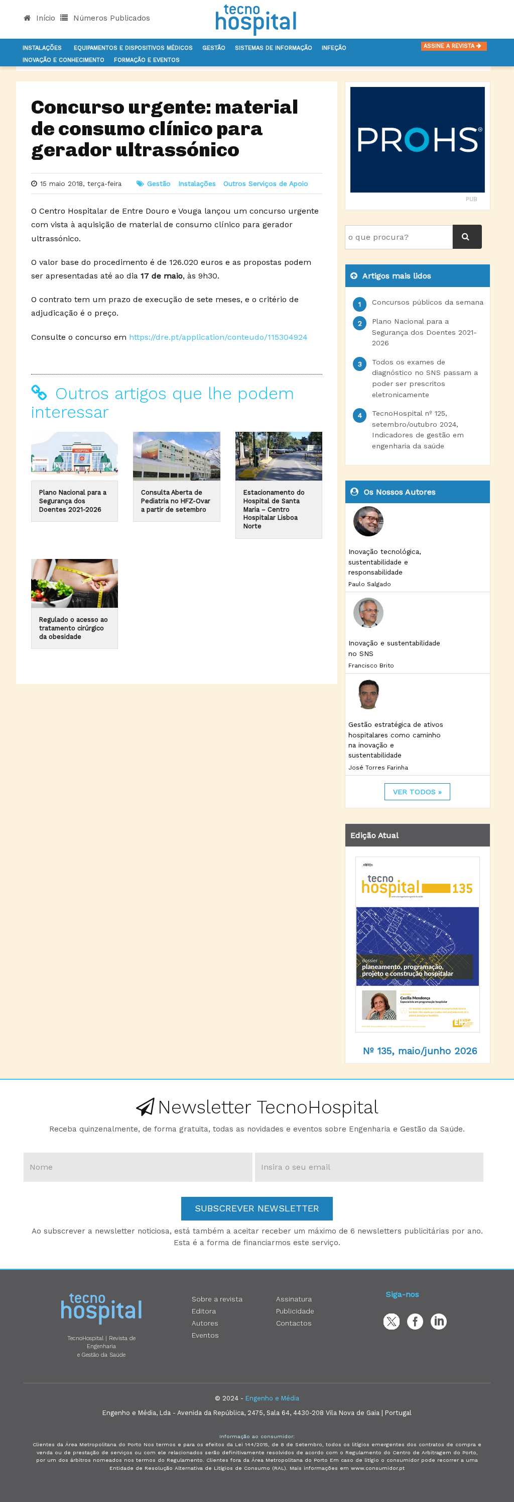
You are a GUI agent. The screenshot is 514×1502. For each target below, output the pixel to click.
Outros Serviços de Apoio (265, 183)
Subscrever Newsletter (257, 1208)
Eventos (205, 1335)
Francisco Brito (371, 665)
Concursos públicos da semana (427, 302)
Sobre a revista (217, 1299)
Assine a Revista (450, 46)
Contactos (294, 1323)
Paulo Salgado (369, 584)
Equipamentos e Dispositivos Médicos (133, 48)
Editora (204, 1311)
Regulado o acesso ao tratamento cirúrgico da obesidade (73, 628)
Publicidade (295, 1311)
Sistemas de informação (273, 48)
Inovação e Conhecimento (63, 60)
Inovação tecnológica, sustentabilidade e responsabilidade (384, 561)
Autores (205, 1323)
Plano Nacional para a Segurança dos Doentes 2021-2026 (72, 501)
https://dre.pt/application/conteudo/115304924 (218, 337)
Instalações (42, 48)
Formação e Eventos (147, 60)
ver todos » (417, 792)
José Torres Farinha (378, 767)
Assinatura (294, 1299)
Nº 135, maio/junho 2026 (420, 1051)
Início (44, 18)
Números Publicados (110, 18)
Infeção (334, 48)
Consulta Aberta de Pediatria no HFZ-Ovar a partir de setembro (175, 501)
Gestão (213, 48)
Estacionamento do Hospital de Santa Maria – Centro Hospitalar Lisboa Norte (274, 509)
